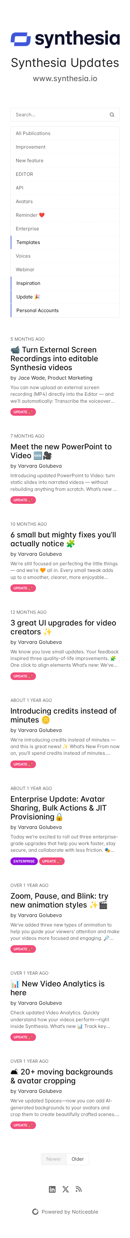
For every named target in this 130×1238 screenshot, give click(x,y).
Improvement (30, 147)
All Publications (33, 133)
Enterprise (27, 229)
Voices (23, 256)
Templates (28, 242)
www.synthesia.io (65, 78)
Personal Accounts (37, 310)
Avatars (24, 201)
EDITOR (24, 174)
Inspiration (28, 283)
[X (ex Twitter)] (69, 1188)
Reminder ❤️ (30, 215)
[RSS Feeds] (78, 1188)
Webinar (25, 269)
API (19, 188)
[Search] (112, 114)
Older (78, 1159)
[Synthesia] (65, 40)
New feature (30, 160)
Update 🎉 (28, 297)
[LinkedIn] (55, 1188)
